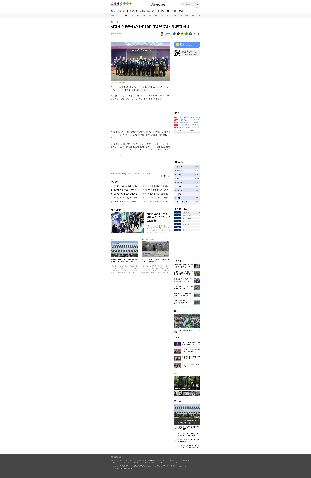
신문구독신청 (165, 460)
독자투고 (172, 460)
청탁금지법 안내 (160, 462)
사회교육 (132, 11)
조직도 (126, 460)
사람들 (167, 11)
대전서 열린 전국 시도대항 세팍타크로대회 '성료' (191, 357)
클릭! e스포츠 (178, 167)
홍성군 (198, 15)
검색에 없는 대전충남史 (181, 202)
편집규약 (119, 462)
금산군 (174, 15)
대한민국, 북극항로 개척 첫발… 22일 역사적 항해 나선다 (157, 190)
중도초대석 (178, 186)
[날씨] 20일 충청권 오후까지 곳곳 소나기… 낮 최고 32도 (183, 302)
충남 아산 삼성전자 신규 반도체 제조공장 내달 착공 (183, 287)
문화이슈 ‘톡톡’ (179, 178)
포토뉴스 (177, 374)
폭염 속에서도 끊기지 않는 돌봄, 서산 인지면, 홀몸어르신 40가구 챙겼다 (189, 119)
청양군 (192, 15)
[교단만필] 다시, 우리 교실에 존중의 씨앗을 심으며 (126, 190)
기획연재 (173, 11)
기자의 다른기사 (164, 176)
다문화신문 (180, 11)
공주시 (138, 15)
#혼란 (124, 239)
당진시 (156, 15)
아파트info (178, 175)
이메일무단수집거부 (156, 460)
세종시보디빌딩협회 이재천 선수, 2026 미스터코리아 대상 (191, 350)
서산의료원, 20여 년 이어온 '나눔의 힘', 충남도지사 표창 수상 (189, 127)
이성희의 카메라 (179, 171)
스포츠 (148, 11)
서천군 (186, 15)
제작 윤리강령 (137, 462)
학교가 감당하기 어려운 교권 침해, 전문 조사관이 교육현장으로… (157, 194)
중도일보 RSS (178, 460)
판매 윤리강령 (152, 462)
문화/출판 (177, 198)
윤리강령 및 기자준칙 (127, 462)
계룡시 (168, 15)
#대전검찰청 (113, 239)
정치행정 (119, 11)
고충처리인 (113, 462)
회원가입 (198, 7)
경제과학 (125, 11)
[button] (201, 16)
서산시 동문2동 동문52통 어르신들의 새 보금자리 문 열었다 (189, 122)
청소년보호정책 (169, 462)
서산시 (150, 15)
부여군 (180, 15)
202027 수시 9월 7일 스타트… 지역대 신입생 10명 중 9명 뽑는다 (155, 261)
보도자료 (119, 15)
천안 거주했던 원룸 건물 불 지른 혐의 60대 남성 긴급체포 (157, 202)
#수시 (147, 239)
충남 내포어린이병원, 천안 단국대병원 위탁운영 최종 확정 (183, 280)
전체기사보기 (193, 130)
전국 (153, 11)
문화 (137, 11)
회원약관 (139, 460)
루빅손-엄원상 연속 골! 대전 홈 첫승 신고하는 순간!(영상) (187, 331)
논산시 (162, 15)
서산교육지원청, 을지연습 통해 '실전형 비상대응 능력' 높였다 (189, 124)
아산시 (132, 15)
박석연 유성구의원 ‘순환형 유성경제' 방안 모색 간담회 (126, 198)
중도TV (113, 11)
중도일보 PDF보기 (187, 460)
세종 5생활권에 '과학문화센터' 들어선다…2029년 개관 (183, 294)
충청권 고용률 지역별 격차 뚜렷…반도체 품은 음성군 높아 (158, 217)
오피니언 (142, 11)
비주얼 (162, 11)
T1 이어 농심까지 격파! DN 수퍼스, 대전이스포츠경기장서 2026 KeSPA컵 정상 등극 (191, 343)
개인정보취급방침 (147, 460)
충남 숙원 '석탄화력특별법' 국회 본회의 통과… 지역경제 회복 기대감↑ (157, 186)
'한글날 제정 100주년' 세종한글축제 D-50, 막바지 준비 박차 (183, 266)
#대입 (143, 239)
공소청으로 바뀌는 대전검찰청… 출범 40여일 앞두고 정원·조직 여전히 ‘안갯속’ (126, 186)
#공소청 (119, 239)
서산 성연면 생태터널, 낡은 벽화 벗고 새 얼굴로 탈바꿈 (189, 117)
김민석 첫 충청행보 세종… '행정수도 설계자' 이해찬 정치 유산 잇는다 (183, 273)
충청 (157, 11)
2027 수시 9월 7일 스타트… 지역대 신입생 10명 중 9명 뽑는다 (157, 198)
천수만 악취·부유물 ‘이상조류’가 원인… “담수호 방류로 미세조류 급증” (126, 202)
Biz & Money (178, 182)
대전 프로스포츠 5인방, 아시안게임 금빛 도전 (191, 365)
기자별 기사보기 (120, 460)
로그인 (192, 7)
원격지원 (176, 462)
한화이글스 (178, 194)
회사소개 (113, 460)
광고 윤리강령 (144, 462)
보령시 (144, 15)
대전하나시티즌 (179, 190)
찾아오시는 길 (133, 460)
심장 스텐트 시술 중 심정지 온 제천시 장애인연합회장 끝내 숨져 (126, 194)
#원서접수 (152, 239)
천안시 (126, 15)
